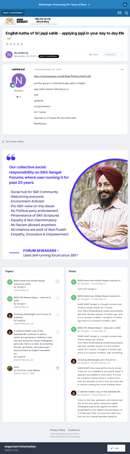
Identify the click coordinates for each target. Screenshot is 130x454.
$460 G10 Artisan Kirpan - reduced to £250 (99, 328)
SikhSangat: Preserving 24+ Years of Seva (63, 4)
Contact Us (74, 430)
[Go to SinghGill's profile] (10, 315)
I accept (118, 448)
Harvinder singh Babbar (28, 370)
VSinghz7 (21, 287)
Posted (47, 69)
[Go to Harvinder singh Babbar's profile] (10, 368)
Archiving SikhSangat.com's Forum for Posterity (96, 360)
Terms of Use (11, 450)
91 (20, 96)
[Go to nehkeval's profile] (9, 54)
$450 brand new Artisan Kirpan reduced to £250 (99, 280)
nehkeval (23, 52)
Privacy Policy (57, 430)
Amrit (16, 367)
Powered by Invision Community (65, 436)
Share (94, 54)
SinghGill (21, 320)
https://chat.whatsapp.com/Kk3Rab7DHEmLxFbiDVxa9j (62, 76)
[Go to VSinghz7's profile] (10, 282)
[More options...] (122, 69)
